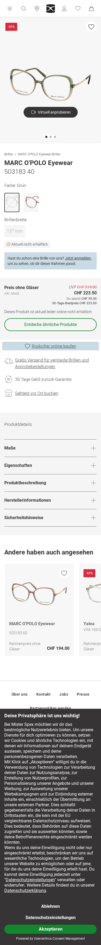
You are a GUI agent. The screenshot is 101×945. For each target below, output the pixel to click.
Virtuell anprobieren (54, 112)
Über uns (20, 694)
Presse (83, 694)
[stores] (37, 8)
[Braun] (31, 202)
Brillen (8, 154)
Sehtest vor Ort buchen (36, 393)
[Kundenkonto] (64, 8)
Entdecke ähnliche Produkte (50, 324)
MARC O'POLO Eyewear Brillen (39, 154)
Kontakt (43, 694)
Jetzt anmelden (78, 258)
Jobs (63, 694)
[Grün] (11, 202)
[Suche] (23, 8)
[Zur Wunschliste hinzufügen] (91, 26)
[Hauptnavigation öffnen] (9, 8)
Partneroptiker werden (50, 708)
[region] (50, 611)
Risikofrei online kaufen (54, 346)
